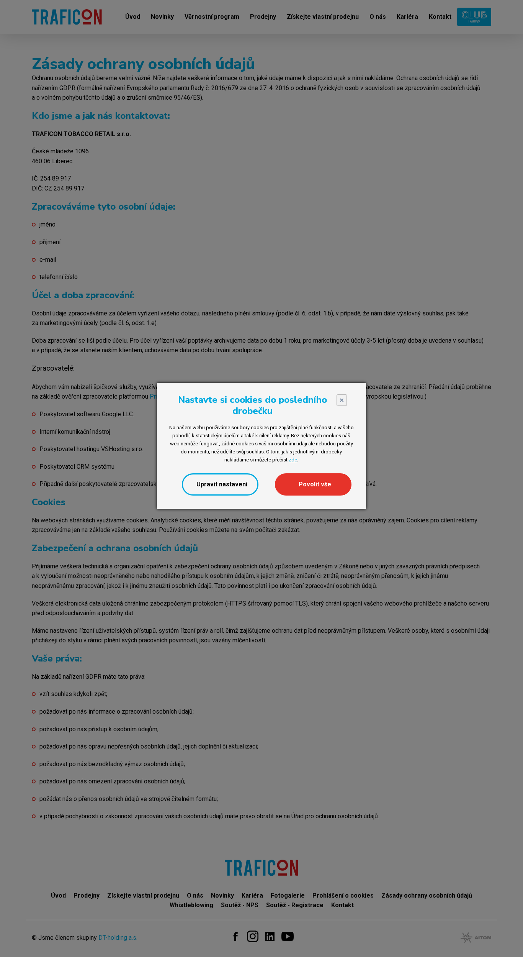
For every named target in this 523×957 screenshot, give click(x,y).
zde (293, 460)
